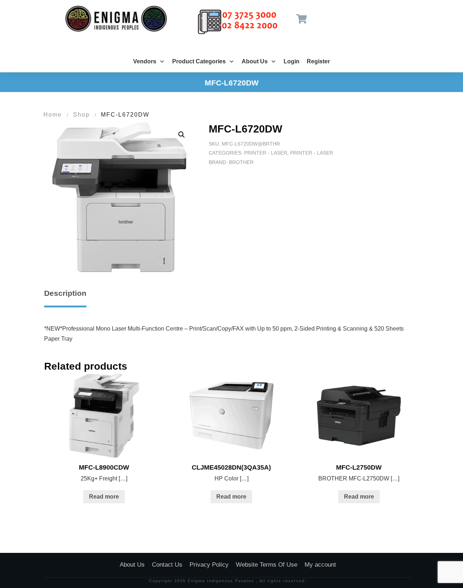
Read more (104, 497)
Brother (241, 162)
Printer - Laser (265, 153)
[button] (181, 134)
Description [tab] (65, 293)
